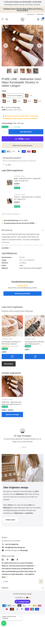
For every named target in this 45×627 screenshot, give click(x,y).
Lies (5, 248)
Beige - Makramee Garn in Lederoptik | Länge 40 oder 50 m (27, 179)
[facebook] (17, 559)
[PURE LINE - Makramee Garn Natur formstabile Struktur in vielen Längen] (12, 386)
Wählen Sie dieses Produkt (4, 182)
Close (42, 9)
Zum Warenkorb (26, 132)
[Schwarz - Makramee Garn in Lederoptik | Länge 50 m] (9, 201)
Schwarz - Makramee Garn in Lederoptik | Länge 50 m (27, 198)
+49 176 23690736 (11, 544)
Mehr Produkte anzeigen (10, 214)
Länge (4, 91)
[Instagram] (3, 560)
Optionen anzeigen (12, 414)
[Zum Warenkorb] (12, 356)
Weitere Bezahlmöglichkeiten (22, 145)
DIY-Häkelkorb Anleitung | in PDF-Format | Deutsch (11, 343)
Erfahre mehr (10, 520)
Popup (36, 223)
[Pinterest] (7, 560)
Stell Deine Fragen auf (16, 550)
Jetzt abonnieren (41, 581)
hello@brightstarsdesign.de (15, 547)
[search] (7, 19)
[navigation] (5, 45)
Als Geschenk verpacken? (12, 158)
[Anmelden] (38, 19)
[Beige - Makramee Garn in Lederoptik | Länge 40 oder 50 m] (9, 182)
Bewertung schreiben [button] (22, 293)
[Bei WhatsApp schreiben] (3, 623)
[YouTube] (12, 559)
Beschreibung (7, 230)
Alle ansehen (8, 364)
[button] (7, 130)
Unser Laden (16, 107)
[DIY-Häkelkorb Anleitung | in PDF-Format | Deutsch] (12, 325)
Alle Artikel (3, 19)
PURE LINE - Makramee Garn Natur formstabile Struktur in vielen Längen (11, 403)
